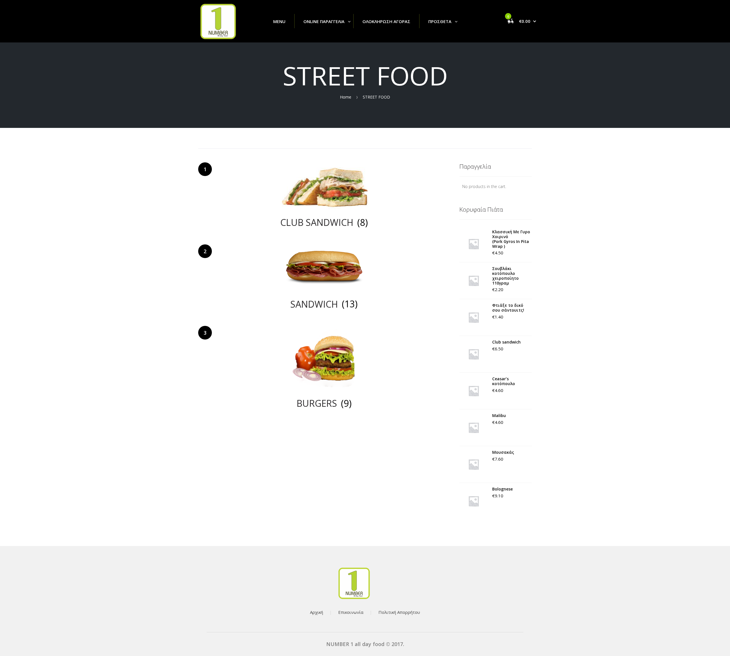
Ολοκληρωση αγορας (386, 21)
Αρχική (316, 612)
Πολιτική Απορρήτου (399, 612)
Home (345, 96)
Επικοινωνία (350, 612)
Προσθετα (439, 21)
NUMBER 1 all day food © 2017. (365, 644)
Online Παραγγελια (323, 21)
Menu (279, 21)
